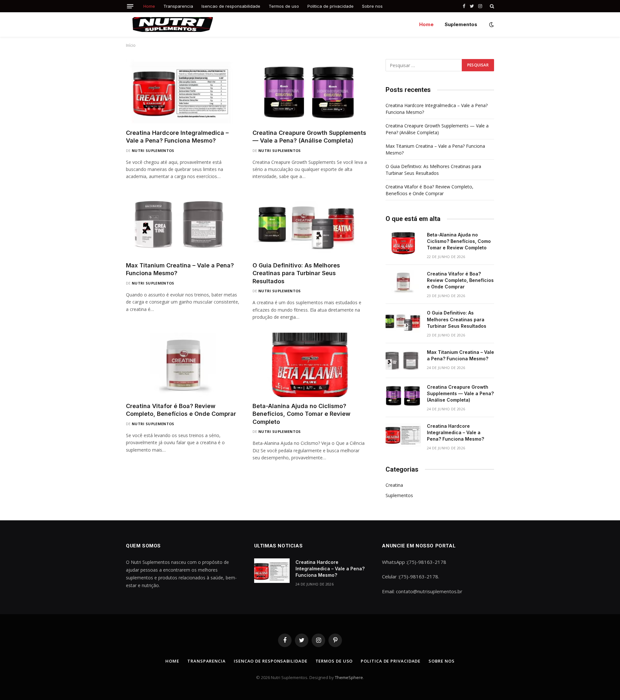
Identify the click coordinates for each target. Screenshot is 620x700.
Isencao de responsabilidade (231, 6)
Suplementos (461, 24)
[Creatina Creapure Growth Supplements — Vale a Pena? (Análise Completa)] (310, 91)
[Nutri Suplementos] (173, 24)
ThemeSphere (349, 677)
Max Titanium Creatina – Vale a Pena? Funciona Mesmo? (180, 269)
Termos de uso (284, 6)
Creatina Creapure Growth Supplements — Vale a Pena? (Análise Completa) (309, 136)
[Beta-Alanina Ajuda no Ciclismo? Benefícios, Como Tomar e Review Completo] (310, 365)
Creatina (394, 485)
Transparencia (178, 6)
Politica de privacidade (330, 6)
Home (149, 6)
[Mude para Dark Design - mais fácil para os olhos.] (491, 24)
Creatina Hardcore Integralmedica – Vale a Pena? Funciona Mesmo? (177, 136)
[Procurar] (491, 6)
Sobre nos (372, 6)
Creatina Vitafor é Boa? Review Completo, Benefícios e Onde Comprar (181, 410)
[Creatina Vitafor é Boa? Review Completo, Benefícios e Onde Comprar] (183, 365)
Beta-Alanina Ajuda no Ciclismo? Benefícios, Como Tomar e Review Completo (301, 414)
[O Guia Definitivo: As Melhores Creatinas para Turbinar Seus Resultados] (310, 224)
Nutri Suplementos (153, 150)
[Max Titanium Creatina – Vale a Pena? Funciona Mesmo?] (183, 224)
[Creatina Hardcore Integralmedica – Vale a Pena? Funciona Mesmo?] (183, 91)
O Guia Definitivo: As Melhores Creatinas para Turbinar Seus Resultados (296, 273)
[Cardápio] (130, 6)
